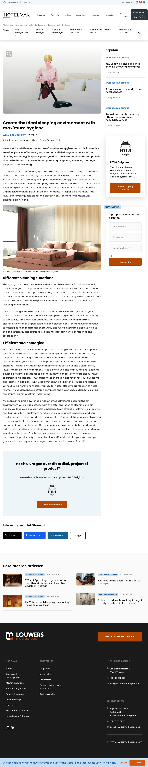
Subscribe (125, 262)
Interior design (40, 31)
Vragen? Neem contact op (118, 636)
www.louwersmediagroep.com (126, 742)
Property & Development (13, 676)
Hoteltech (11, 705)
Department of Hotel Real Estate (139, 14)
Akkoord (137, 763)
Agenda (95, 15)
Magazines (40, 15)
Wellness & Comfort (14, 135)
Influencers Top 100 (76, 31)
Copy (78, 535)
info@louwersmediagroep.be (125, 727)
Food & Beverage (57, 31)
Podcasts (55, 15)
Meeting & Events (15, 683)
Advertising (81, 15)
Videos (68, 15)
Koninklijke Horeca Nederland (100, 31)
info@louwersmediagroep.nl (124, 683)
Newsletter (109, 15)
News (6, 30)
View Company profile (125, 187)
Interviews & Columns (124, 31)
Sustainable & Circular (17, 710)
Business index (124, 14)
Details (123, 762)
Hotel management (21, 31)
